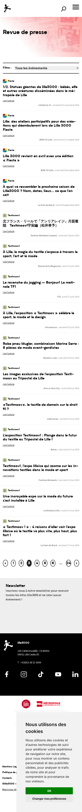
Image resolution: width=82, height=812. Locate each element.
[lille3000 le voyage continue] (7, 8)
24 (68, 563)
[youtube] (58, 676)
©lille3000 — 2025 (13, 784)
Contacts (7, 778)
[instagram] (24, 676)
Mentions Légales (11, 767)
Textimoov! (14, 215)
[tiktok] (41, 676)
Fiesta (11, 81)
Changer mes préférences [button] (49, 798)
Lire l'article (8, 100)
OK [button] (49, 790)
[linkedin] (75, 676)
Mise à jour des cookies (14, 789)
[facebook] (6, 676)
